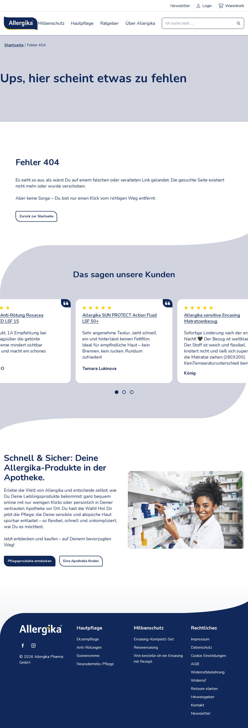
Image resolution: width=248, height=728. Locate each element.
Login (207, 5)
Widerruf (198, 680)
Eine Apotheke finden (81, 561)
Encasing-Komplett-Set (154, 639)
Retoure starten (204, 688)
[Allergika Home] (21, 23)
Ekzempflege (88, 639)
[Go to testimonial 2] (124, 392)
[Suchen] (238, 23)
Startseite (14, 45)
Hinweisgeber (202, 697)
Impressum (200, 639)
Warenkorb (234, 5)
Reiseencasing (146, 647)
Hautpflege (82, 23)
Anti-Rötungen (89, 647)
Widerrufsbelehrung (208, 672)
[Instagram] (33, 645)
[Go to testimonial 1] (116, 392)
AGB (195, 664)
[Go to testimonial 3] (131, 392)
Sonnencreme (88, 655)
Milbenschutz (51, 23)
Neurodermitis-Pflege (95, 664)
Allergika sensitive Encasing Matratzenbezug (212, 318)
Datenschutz (201, 647)
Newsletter (180, 5)
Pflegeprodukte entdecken (30, 561)
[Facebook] (22, 645)
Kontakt (197, 705)
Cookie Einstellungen (208, 655)
